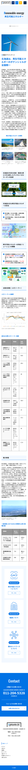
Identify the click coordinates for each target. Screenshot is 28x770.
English (16, 2)
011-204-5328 (14, 692)
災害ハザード (4, 753)
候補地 (2, 750)
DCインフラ (3, 752)
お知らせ (3, 748)
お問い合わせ (4, 757)
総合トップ (5, 743)
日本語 (13, 2)
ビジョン (3, 746)
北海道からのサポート (5, 755)
